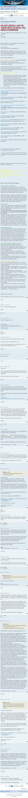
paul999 (20, 795)
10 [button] (20, 15)
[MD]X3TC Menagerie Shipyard (21, 498)
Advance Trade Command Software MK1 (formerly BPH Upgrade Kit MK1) (12, 91)
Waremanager (3, 139)
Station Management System (7, 127)
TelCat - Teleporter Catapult (6, 131)
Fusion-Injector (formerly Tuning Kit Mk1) (9, 115)
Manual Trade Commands (6, 123)
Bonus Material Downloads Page (11, 61)
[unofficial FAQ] (4, 94)
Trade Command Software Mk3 (7, 135)
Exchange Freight (4, 111)
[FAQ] (23, 121)
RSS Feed (2, 398)
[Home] (14, 2)
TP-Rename (3, 152)
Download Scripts (15, 398)
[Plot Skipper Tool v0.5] (4, 327)
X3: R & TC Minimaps (4, 328)
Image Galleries (22, 398)
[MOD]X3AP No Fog (12, 498)
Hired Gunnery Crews (5, 119)
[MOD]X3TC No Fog (4, 498)
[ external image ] (4, 47)
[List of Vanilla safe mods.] (13, 326)
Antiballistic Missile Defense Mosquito (9, 97)
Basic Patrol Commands (6, 101)
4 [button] (16, 15)
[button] (9, 15)
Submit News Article (8, 398)
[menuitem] (2, 7)
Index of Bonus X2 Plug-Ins (9, 11)
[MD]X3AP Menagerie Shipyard (6, 499)
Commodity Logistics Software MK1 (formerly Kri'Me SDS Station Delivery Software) (13, 106)
